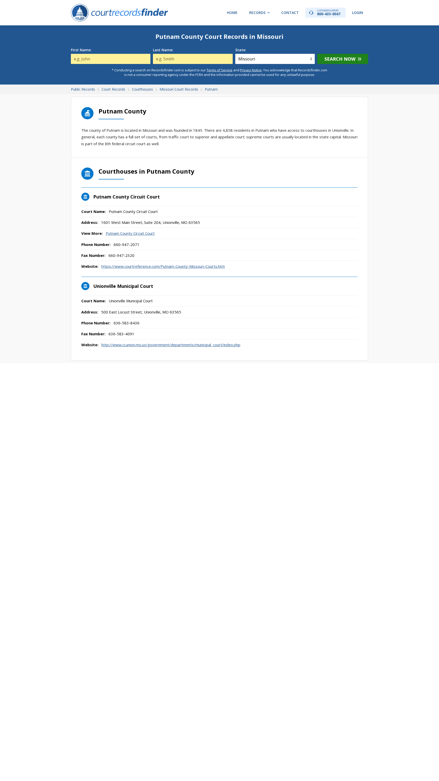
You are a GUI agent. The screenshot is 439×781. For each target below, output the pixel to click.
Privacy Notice (251, 70)
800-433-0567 (328, 12)
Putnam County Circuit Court (130, 233)
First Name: (81, 50)
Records (257, 12)
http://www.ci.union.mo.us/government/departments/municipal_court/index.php (170, 344)
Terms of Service (219, 70)
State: (240, 50)
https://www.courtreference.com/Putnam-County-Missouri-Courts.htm (163, 266)
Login (357, 12)
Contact (290, 12)
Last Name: (163, 50)
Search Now (339, 59)
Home (232, 12)
